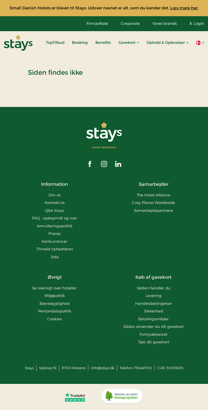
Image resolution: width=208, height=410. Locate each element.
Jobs (54, 256)
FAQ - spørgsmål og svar (54, 218)
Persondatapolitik (54, 311)
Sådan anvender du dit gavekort (153, 326)
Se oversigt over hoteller (54, 288)
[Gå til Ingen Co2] (122, 397)
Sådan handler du (153, 288)
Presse (54, 233)
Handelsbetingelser (153, 303)
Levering (154, 295)
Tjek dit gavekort (153, 342)
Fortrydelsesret (153, 334)
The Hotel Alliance (153, 195)
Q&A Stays (54, 210)
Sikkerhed (153, 311)
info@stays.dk (102, 368)
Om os (54, 195)
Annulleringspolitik (55, 225)
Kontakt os (55, 202)
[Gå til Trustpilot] (75, 397)
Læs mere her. (184, 8)
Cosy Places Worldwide (153, 202)
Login (199, 23)
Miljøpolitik (54, 295)
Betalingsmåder (153, 318)
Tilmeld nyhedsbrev (54, 249)
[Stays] (18, 43)
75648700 (143, 368)
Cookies (54, 318)
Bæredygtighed (55, 303)
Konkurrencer (54, 241)
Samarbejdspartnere (153, 210)
